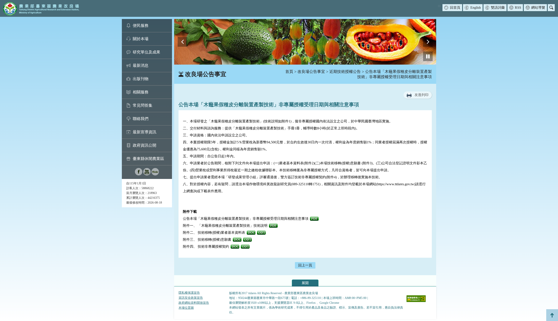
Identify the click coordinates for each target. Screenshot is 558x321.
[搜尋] (551, 7)
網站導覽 (538, 7)
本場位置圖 (186, 307)
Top (552, 315)
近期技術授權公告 (345, 71)
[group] (305, 42)
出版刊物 (140, 79)
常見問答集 (142, 105)
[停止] (428, 56)
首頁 (289, 71)
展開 (305, 283)
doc (251, 232)
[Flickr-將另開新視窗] (155, 174)
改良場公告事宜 (311, 71)
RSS (518, 7)
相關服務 (140, 92)
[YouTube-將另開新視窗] (147, 174)
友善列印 (422, 95)
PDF (314, 218)
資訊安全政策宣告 (191, 297)
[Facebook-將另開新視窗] (138, 174)
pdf (273, 225)
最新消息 (140, 65)
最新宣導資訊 (144, 132)
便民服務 (140, 25)
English (475, 7)
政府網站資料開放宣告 (194, 302)
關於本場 (140, 39)
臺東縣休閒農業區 (148, 158)
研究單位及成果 (146, 52)
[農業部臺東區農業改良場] (40, 8)
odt (261, 232)
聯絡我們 (140, 119)
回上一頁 (305, 265)
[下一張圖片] (428, 42)
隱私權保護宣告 (189, 292)
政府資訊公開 (144, 145)
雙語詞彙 (498, 7)
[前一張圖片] (182, 42)
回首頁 (455, 7)
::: (439, 5)
